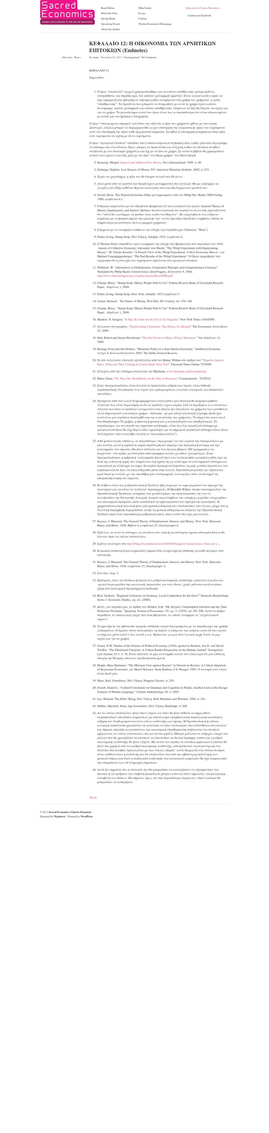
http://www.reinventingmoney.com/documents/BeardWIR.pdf (135, 276)
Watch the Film (109, 13)
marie (96, 57)
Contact (142, 18)
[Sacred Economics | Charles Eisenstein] (67, 23)
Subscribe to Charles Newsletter (202, 8)
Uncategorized (131, 57)
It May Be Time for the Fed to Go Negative (151, 319)
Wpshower (60, 816)
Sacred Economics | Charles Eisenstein (70, 812)
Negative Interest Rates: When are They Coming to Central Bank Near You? (160, 362)
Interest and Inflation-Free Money (141, 162)
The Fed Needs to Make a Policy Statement (169, 338)
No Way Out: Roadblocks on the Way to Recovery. (146, 378)
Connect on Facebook (199, 15)
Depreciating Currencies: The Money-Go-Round (160, 326)
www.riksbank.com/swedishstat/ (186, 371)
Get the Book (108, 18)
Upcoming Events (110, 24)
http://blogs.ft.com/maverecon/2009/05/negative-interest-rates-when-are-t (172, 543)
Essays (142, 13)
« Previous (66, 57)
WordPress (87, 816)
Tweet (92, 797)
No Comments (149, 57)
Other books (144, 8)
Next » (77, 57)
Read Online (107, 8)
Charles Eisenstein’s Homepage (155, 24)
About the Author (110, 29)
